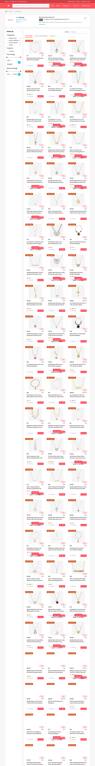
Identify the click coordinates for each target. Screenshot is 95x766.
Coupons (11, 51)
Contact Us (13, 1)
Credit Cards (86, 6)
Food (52, 6)
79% (85, 114)
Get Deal (40, 65)
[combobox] (35, 5)
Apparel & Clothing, (21, 20)
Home (10, 11)
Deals (58, 6)
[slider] (6, 57)
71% (85, 53)
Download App (22, 1)
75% (42, 267)
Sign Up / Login (85, 1)
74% (63, 757)
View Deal (57, 64)
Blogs (78, 1)
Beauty (18, 22)
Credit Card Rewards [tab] (41, 36)
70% (63, 145)
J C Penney (18, 11)
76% (63, 604)
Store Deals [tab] (28, 36)
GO (19, 62)
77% (63, 53)
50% (42, 53)
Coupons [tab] (52, 36)
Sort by (67, 32)
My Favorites (71, 1)
